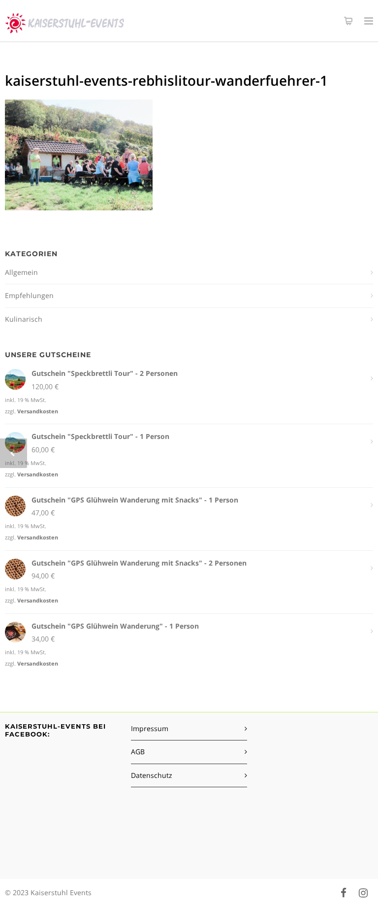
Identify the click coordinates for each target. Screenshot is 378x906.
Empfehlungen (29, 295)
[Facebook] (343, 893)
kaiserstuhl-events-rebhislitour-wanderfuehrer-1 (166, 80)
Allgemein (21, 272)
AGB (138, 751)
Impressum (149, 728)
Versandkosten (37, 411)
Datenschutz (151, 775)
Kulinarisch (23, 319)
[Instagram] (363, 893)
